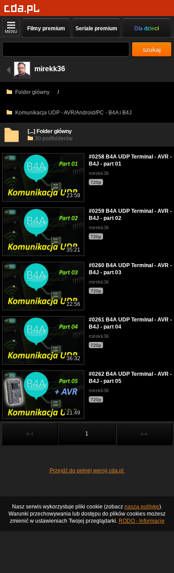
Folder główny (32, 92)
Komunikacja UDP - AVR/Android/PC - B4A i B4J (73, 113)
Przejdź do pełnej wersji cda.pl (87, 470)
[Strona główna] (22, 8)
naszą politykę (141, 507)
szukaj (152, 49)
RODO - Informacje (142, 521)
